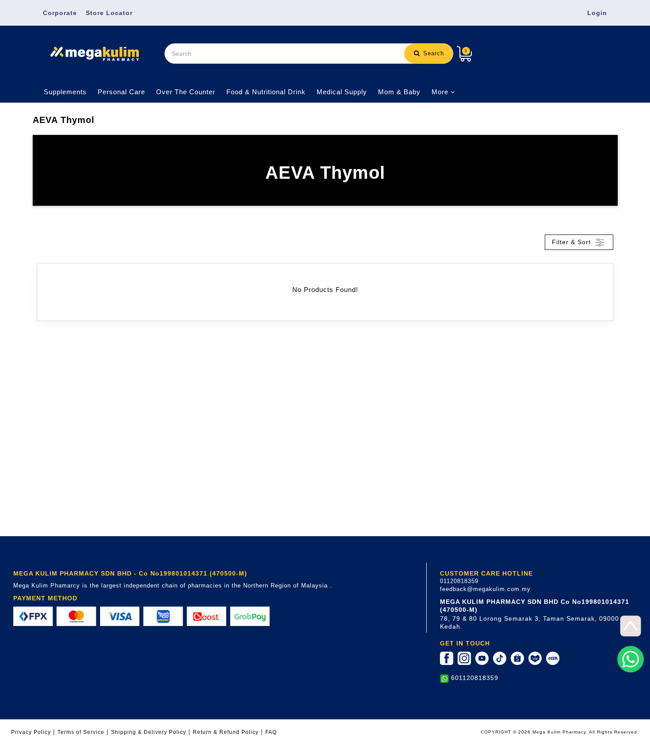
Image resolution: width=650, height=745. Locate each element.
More (441, 92)
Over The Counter (185, 92)
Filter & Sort (572, 241)
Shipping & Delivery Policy (148, 732)
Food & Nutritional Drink (266, 92)
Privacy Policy (31, 732)
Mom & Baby (399, 92)
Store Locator (109, 12)
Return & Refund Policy (226, 732)
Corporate (60, 12)
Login (597, 12)
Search (432, 53)
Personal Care (121, 92)
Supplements (65, 92)
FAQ (271, 732)
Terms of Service (80, 732)
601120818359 (474, 677)
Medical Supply (342, 92)
